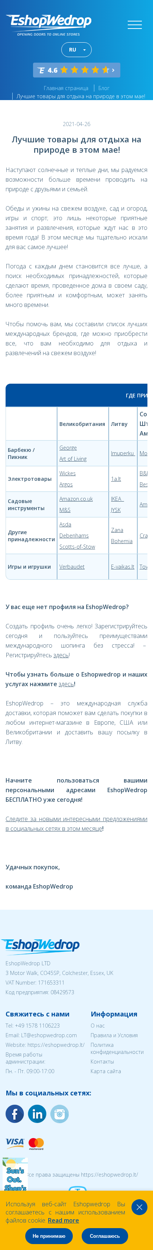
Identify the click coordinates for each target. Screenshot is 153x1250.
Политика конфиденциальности (117, 1048)
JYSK (116, 509)
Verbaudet (72, 566)
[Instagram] (37, 1114)
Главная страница (66, 88)
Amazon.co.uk (76, 498)
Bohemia (122, 541)
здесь (61, 655)
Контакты (102, 1061)
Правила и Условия (114, 1035)
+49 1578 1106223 (37, 1025)
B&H (145, 473)
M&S (65, 509)
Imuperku (123, 453)
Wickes (67, 473)
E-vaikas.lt (122, 566)
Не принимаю (49, 1236)
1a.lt (116, 478)
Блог (104, 88)
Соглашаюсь (105, 1236)
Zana (117, 529)
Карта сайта (106, 1071)
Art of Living (73, 458)
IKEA (117, 498)
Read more (63, 1220)
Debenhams (74, 535)
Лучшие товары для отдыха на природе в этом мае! (81, 96)
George (68, 447)
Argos (66, 484)
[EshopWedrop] (48, 25)
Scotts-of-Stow (77, 546)
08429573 (62, 992)
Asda (65, 524)
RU (72, 49)
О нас (98, 1025)
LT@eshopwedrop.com (49, 1035)
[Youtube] (59, 1114)
